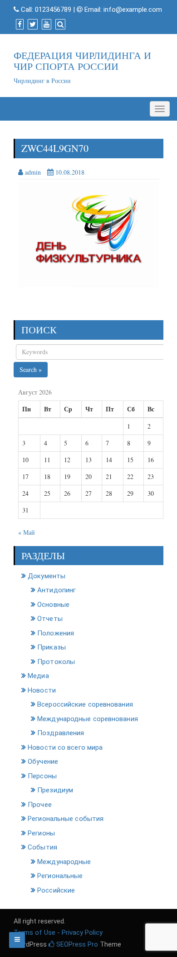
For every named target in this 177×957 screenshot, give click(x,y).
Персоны (42, 776)
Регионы (41, 833)
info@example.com (132, 9)
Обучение (43, 761)
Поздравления (60, 733)
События (42, 847)
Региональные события (65, 819)
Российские (56, 890)
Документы (46, 576)
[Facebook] (19, 24)
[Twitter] (31, 24)
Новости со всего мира (65, 747)
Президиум (55, 790)
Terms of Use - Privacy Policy (58, 932)
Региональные (60, 876)
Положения (55, 633)
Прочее (40, 805)
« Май (26, 532)
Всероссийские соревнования (85, 704)
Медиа (38, 676)
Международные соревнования (87, 719)
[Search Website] (59, 24)
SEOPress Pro (76, 944)
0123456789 (53, 9)
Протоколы (56, 662)
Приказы (51, 647)
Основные (53, 605)
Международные (64, 862)
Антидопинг (56, 590)
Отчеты (50, 619)
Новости (42, 690)
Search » (31, 369)
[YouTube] (45, 24)
